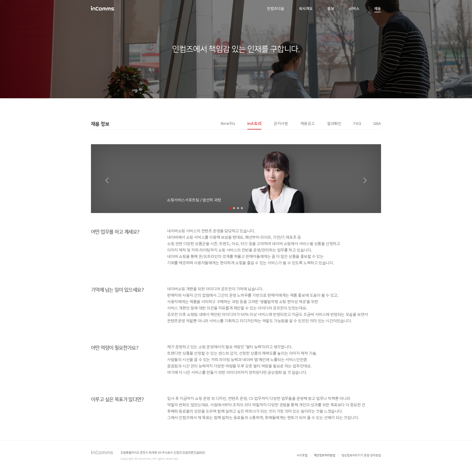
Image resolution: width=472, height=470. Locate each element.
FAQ (357, 123)
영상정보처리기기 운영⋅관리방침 (361, 455)
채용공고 (307, 123)
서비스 (354, 9)
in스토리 (254, 123)
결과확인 (334, 123)
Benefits (228, 123)
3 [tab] (238, 208)
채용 (377, 9)
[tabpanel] (236, 282)
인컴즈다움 (275, 9)
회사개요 (306, 9)
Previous (101, 178)
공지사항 (281, 123)
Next (371, 178)
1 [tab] (230, 208)
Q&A (377, 123)
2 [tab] (234, 208)
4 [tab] (242, 208)
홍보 (330, 9)
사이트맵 (302, 455)
